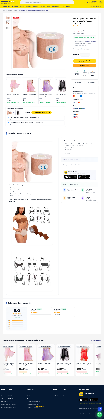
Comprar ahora (84, 65)
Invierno (22, 6)
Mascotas (42, 6)
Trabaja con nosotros (32, 407)
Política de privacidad (32, 396)
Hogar (63, 6)
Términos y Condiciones (33, 401)
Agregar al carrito (86, 61)
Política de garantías (32, 404)
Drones (68, 6)
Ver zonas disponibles (91, 41)
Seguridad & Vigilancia (32, 6)
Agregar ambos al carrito (42, 112)
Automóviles (55, 6)
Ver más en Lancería (95, 340)
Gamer (48, 6)
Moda (15, 10)
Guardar (78, 82)
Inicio (4, 10)
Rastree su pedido (32, 398)
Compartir (92, 82)
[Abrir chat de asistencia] (100, 409)
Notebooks (15, 6)
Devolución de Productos (33, 393)
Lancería (10, 10)
